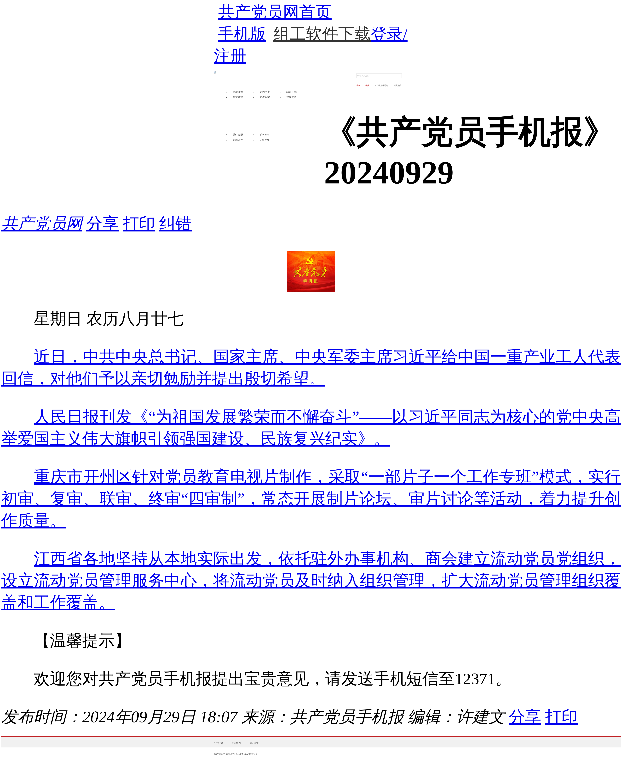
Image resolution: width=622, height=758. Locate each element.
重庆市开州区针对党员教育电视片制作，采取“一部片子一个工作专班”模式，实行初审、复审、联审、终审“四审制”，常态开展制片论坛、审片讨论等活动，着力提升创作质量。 (311, 499)
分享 (102, 224)
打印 (139, 224)
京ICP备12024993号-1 (246, 754)
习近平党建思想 (381, 85)
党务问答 (264, 134)
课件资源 (238, 134)
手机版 (242, 34)
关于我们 (218, 743)
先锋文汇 (264, 140)
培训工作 (291, 92)
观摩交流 (291, 97)
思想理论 (238, 92)
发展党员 (397, 85)
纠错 (175, 224)
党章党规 (238, 97)
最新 (358, 85)
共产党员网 (41, 224)
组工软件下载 (322, 27)
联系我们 (236, 743)
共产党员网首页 (275, 12)
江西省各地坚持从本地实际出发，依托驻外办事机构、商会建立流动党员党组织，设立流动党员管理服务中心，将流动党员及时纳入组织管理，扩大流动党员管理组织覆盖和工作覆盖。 (311, 581)
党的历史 (264, 92)
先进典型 (264, 97)
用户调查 (254, 743)
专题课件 (238, 140)
